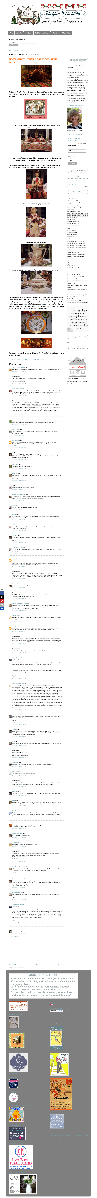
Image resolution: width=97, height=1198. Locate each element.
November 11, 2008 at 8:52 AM (19, 587)
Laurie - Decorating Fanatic (18, 683)
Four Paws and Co (16, 419)
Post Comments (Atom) (20, 967)
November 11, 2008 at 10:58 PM (19, 828)
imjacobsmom (15, 842)
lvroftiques (14, 729)
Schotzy (14, 514)
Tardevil (14, 810)
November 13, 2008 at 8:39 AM (19, 887)
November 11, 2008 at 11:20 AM (19, 652)
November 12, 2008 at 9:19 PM (19, 846)
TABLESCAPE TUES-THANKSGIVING (21, 359)
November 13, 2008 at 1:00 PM (19, 899)
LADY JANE (15, 464)
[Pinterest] (2, 601)
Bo (12, 452)
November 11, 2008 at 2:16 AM (19, 435)
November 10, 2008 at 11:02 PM (19, 371)
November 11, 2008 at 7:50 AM (19, 500)
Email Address (72, 145)
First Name (71, 150)
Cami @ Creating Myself (18, 547)
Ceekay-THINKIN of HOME (18, 367)
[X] (2, 597)
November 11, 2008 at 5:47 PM (19, 775)
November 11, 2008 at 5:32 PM (19, 766)
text (71, 160)
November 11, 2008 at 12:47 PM (19, 709)
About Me (19, 33)
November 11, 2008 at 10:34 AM (19, 643)
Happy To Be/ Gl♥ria (17, 388)
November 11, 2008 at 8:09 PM (19, 805)
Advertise (55, 33)
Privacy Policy (66, 33)
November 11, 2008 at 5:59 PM (19, 795)
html (71, 158)
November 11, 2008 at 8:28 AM (19, 553)
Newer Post (12, 964)
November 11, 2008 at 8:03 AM (19, 542)
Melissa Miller (15, 771)
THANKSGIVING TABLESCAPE (38, 359)
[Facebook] (2, 593)
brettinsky (14, 558)
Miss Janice (14, 535)
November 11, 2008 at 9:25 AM (19, 610)
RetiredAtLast (15, 440)
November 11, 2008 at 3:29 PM (19, 757)
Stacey (13, 505)
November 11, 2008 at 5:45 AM (19, 459)
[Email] (2, 605)
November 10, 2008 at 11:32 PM (19, 395)
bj (12, 485)
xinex (13, 800)
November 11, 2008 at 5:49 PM (19, 786)
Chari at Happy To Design (18, 657)
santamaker (15, 473)
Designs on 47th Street (17, 833)
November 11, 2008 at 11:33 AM (19, 678)
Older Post (61, 964)
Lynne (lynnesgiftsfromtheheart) (19, 603)
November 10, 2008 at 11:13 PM (19, 383)
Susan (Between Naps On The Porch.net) (21, 626)
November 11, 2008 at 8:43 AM (19, 578)
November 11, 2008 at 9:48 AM (19, 621)
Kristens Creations (16, 822)
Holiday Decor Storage (42, 33)
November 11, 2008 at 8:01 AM (19, 519)
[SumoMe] (2, 608)
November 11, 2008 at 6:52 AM (19, 489)
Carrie (13, 741)
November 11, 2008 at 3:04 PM (19, 745)
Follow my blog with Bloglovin (56, 1023)
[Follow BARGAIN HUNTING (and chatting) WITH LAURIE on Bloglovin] (56, 1011)
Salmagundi (15, 615)
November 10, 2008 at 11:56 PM (19, 414)
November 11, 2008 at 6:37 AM (19, 468)
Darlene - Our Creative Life (18, 583)
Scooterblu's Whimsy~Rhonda (19, 494)
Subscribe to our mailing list (17, 39)
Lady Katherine (15, 429)
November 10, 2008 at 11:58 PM (19, 424)
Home (11, 33)
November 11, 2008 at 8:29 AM (19, 566)
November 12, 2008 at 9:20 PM (19, 861)
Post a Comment (14, 936)
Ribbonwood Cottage (17, 892)
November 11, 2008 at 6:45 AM (19, 480)
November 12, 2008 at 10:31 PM (19, 874)
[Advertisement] (36, 951)
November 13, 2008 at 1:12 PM (19, 924)
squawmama (15, 714)
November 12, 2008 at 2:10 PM (19, 837)
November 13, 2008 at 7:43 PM (19, 933)
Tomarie (14, 791)
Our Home (28, 33)
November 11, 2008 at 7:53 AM (19, 509)
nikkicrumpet (15, 762)
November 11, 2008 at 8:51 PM (19, 818)
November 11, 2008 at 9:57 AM (19, 631)
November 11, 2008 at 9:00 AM (19, 598)
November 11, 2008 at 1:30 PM (19, 724)
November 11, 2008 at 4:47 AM (19, 447)
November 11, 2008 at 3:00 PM (19, 736)
